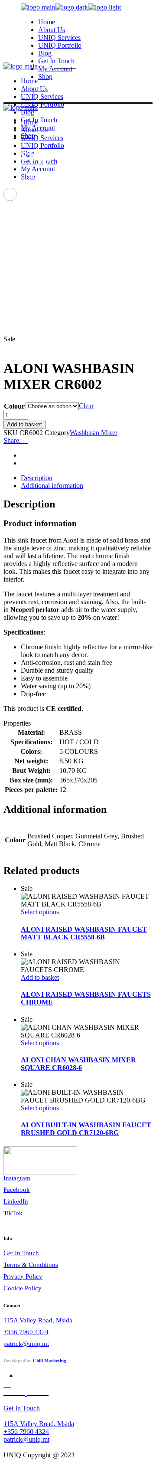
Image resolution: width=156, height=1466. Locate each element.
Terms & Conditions (30, 1264)
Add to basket (24, 424)
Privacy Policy (22, 1276)
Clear (86, 405)
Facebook (16, 1189)
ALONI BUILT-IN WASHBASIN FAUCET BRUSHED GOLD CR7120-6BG (86, 1128)
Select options (40, 912)
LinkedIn (15, 1201)
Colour (14, 406)
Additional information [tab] (52, 485)
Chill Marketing (49, 1360)
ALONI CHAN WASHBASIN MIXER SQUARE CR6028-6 (78, 1063)
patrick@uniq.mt (26, 1343)
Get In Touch (21, 1253)
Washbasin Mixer (93, 432)
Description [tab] (36, 477)
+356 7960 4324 (26, 1332)
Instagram (16, 1178)
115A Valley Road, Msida (37, 1320)
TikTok (13, 1213)
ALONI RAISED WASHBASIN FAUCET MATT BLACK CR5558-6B (84, 933)
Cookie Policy (22, 1288)
